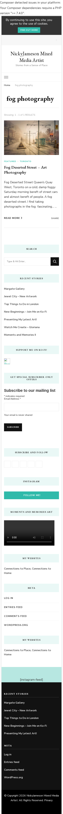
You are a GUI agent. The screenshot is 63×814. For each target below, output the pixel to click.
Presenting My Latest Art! (20, 319)
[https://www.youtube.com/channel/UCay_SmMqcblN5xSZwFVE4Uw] (23, 464)
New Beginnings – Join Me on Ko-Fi (25, 312)
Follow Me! (32, 495)
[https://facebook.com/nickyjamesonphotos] (7, 464)
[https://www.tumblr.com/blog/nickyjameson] (39, 464)
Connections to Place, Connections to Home (27, 571)
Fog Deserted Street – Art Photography (25, 170)
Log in (8, 598)
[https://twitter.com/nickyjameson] (31, 464)
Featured (10, 161)
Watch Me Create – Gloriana (22, 327)
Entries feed (13, 607)
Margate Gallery (14, 289)
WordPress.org (16, 625)
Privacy (48, 800)
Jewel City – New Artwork (20, 296)
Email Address (12, 398)
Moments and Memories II (20, 335)
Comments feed (15, 616)
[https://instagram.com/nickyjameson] (15, 464)
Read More (12, 218)
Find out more (29, 30)
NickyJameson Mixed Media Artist (31, 56)
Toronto (25, 161)
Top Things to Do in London (21, 304)
